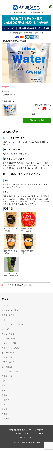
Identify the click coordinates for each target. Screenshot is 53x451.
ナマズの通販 (7, 357)
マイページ (38, 434)
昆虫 (3, 404)
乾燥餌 (4, 381)
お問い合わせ (15, 434)
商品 (11, 285)
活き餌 (4, 409)
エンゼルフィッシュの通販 (12, 324)
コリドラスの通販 (9, 339)
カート (27, 434)
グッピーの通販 (8, 334)
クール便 (5, 329)
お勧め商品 (6, 306)
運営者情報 (39, 430)
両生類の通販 (7, 376)
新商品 (4, 395)
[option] (26, 63)
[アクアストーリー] (26, 8)
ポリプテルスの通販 (10, 371)
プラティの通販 (8, 362)
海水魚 (4, 414)
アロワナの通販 (8, 315)
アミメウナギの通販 (10, 310)
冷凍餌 (4, 390)
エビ (3, 320)
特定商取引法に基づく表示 (20, 430)
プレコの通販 (7, 367)
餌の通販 (5, 419)
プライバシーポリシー (26, 437)
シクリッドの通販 (9, 343)
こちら (13, 204)
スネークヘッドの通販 (11, 348)
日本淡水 (5, 400)
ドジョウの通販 (8, 353)
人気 (3, 386)
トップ (5, 285)
